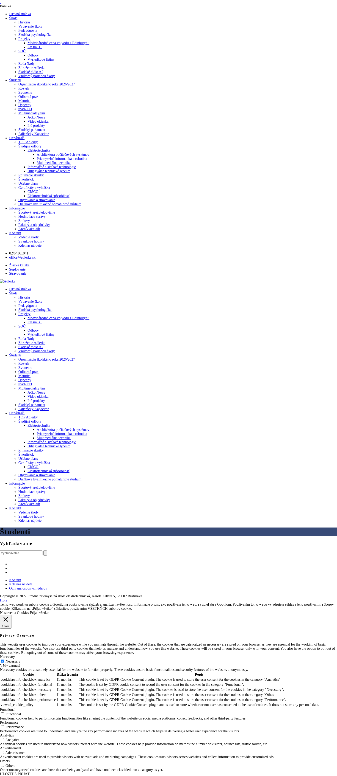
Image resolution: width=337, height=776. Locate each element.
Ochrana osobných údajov (28, 588)
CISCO (33, 192)
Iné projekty (36, 125)
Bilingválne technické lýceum (49, 171)
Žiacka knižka (19, 265)
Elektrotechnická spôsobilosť (48, 196)
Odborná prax (28, 97)
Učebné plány (28, 183)
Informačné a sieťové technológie (52, 167)
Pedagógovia (27, 30)
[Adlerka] (7, 281)
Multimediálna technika (54, 163)
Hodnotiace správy (32, 216)
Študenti (15, 80)
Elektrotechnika (39, 150)
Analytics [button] (7, 735)
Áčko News (36, 117)
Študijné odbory (29, 146)
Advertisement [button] (10, 748)
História (24, 22)
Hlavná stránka (20, 14)
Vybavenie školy (30, 26)
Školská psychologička (35, 35)
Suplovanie (17, 269)
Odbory (33, 55)
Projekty (24, 39)
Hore (3, 600)
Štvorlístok (26, 179)
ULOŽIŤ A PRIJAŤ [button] (15, 774)
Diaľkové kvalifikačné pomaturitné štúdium (49, 204)
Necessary (13, 661)
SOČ (22, 51)
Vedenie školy (28, 237)
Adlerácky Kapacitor (33, 134)
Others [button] (5, 761)
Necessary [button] (7, 657)
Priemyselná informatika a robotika (62, 159)
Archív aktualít (29, 229)
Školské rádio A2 (30, 72)
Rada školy (26, 63)
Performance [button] (9, 722)
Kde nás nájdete (29, 245)
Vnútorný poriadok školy (36, 76)
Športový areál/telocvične (36, 212)
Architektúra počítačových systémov (63, 154)
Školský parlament (31, 130)
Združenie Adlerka (31, 68)
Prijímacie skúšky (31, 175)
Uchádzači (17, 138)
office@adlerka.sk (22, 257)
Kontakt (15, 233)
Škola (13, 18)
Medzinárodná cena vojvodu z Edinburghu (58, 43)
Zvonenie (25, 92)
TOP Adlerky (28, 142)
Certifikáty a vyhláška (34, 187)
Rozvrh (23, 88)
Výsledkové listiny (41, 59)
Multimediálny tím (31, 113)
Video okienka (38, 121)
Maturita (24, 101)
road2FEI (25, 109)
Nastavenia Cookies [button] (14, 613)
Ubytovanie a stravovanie (36, 200)
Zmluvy (24, 221)
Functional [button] (7, 709)
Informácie (17, 208)
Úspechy (24, 105)
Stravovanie (17, 273)
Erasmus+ (35, 47)
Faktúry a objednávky (34, 225)
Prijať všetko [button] (39, 613)
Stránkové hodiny (31, 241)
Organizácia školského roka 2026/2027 (46, 84)
